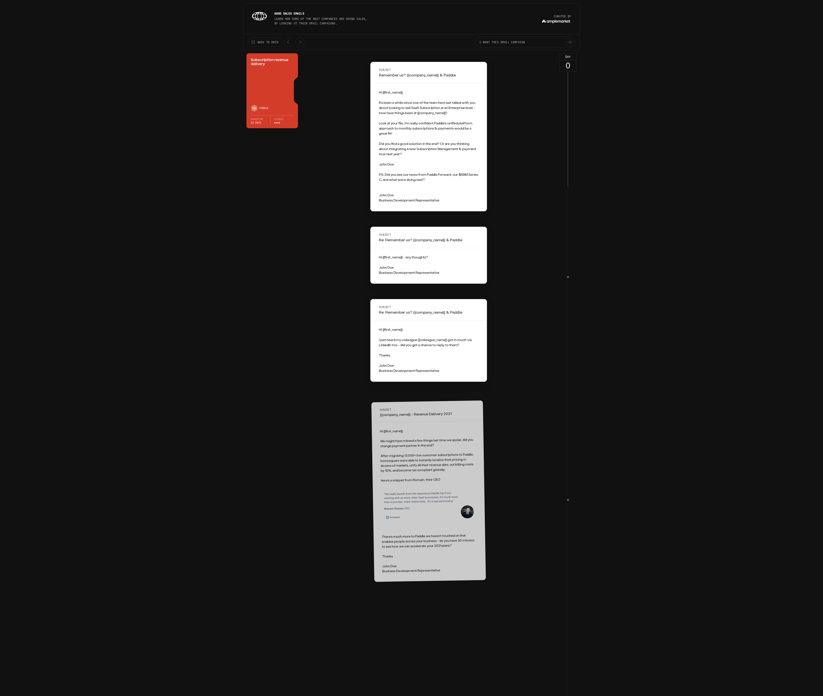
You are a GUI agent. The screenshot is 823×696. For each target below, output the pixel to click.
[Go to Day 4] (568, 277)
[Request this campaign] (569, 42)
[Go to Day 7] (568, 500)
